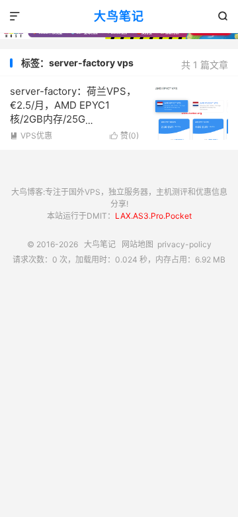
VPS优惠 (31, 136)
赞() (124, 136)
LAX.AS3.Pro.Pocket (153, 216)
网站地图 (137, 244)
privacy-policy (184, 244)
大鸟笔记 (119, 16)
